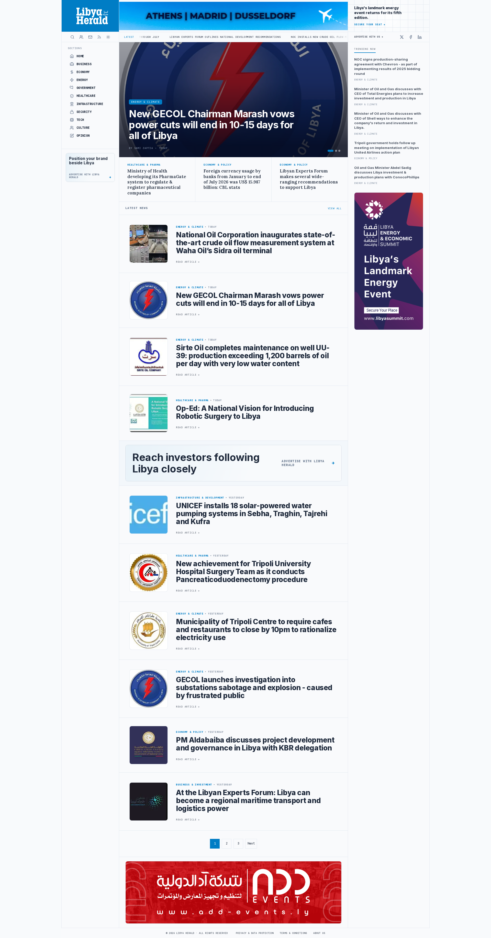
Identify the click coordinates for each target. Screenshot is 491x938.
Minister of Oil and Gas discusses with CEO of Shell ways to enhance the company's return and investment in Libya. (387, 120)
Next (251, 843)
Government (86, 88)
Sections (75, 48)
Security (84, 112)
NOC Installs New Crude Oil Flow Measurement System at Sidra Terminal (292, 37)
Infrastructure (89, 104)
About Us (319, 933)
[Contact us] (90, 37)
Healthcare (86, 96)
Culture (83, 128)
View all (335, 208)
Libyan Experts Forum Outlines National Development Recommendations (168, 37)
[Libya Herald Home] (90, 16)
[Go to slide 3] (339, 151)
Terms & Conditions (293, 933)
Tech (80, 120)
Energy (82, 80)
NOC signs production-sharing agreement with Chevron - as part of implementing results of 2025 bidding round (387, 66)
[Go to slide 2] (336, 151)
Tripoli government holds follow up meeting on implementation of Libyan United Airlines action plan (386, 147)
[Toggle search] (72, 37)
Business (84, 64)
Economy (83, 72)
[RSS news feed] (99, 37)
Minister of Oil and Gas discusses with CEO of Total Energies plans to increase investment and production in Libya (388, 93)
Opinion (83, 135)
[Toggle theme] (108, 37)
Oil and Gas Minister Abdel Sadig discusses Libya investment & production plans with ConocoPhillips (386, 172)
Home (80, 56)
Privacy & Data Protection (255, 933)
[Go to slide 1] (330, 151)
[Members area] (81, 37)
